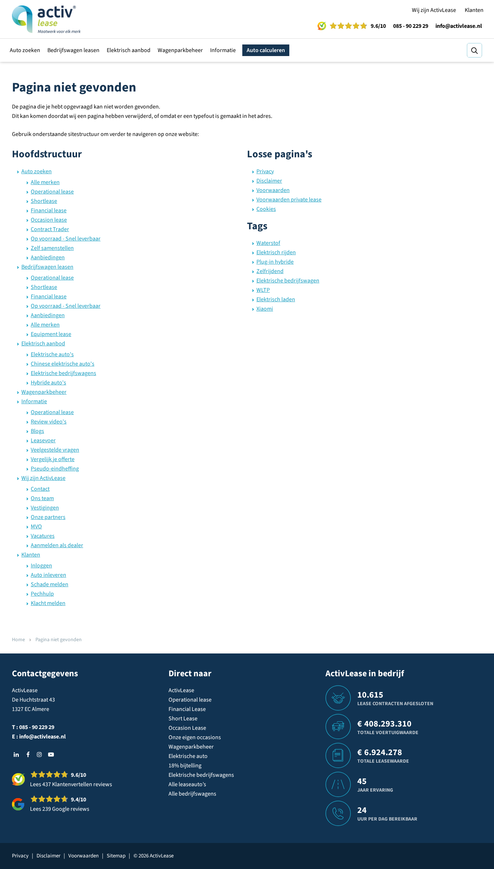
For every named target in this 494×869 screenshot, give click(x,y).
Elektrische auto (188, 756)
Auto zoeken (25, 50)
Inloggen (41, 566)
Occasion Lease (187, 728)
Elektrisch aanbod (128, 50)
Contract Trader (50, 229)
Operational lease (52, 192)
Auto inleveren (48, 575)
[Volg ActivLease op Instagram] (39, 754)
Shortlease (44, 201)
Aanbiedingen (48, 257)
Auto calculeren (266, 50)
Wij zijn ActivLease (434, 10)
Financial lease (49, 210)
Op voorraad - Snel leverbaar (66, 239)
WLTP (263, 290)
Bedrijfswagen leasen (73, 50)
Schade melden (49, 584)
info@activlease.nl (458, 26)
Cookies (266, 209)
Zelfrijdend (270, 271)
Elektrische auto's (52, 354)
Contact (40, 489)
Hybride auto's (48, 383)
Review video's (49, 422)
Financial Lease (187, 709)
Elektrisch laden (275, 299)
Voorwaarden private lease (288, 200)
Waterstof (268, 243)
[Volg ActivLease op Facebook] (28, 754)
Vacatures (43, 536)
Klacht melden (48, 603)
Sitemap (116, 856)
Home (18, 639)
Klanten (474, 10)
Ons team (42, 498)
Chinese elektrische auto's (62, 364)
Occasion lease (49, 220)
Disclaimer (269, 181)
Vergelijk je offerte (52, 459)
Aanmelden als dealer (57, 545)
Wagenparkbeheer (180, 50)
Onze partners (48, 517)
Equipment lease (51, 334)
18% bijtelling (185, 766)
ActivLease (181, 690)
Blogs (37, 431)
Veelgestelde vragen (55, 450)
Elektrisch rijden (276, 252)
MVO (36, 527)
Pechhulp (42, 594)
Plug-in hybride (275, 262)
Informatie (223, 50)
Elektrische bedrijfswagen (287, 281)
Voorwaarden (273, 190)
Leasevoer (43, 440)
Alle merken (45, 182)
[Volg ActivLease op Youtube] (51, 754)
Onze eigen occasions (195, 737)
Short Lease (183, 719)
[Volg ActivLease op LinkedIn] (16, 754)
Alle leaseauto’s (187, 784)
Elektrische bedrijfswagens (63, 373)
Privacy (265, 171)
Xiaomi (264, 309)
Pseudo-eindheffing (55, 469)
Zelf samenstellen (52, 248)
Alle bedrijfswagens (192, 794)
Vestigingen (45, 508)
